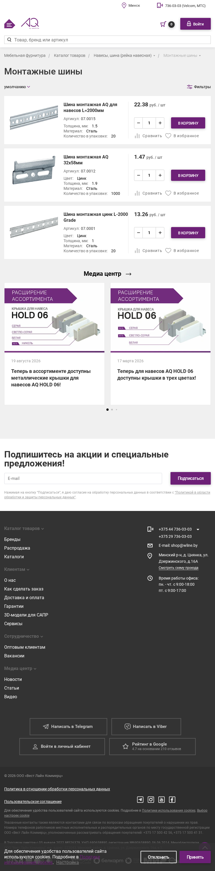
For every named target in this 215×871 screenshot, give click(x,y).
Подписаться (191, 478)
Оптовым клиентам (24, 647)
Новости (13, 679)
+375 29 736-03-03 (175, 536)
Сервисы (13, 623)
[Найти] (9, 40)
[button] (107, 409)
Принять (195, 857)
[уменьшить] (138, 123)
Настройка (67, 862)
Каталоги (14, 556)
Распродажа (17, 548)
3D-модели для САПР (26, 615)
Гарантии (14, 606)
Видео (10, 696)
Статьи (11, 688)
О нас (10, 580)
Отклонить (158, 857)
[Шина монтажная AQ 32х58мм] (107, 175)
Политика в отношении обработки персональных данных (57, 789)
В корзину (188, 123)
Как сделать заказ (23, 589)
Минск (134, 5)
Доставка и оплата (24, 597)
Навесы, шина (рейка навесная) (123, 55)
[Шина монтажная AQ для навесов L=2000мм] (107, 120)
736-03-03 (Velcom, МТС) (185, 6)
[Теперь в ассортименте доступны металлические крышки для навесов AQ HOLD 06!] (54, 344)
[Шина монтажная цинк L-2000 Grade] (107, 232)
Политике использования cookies (168, 810)
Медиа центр (102, 273)
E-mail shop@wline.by (178, 545)
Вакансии (14, 655)
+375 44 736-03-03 (175, 529)
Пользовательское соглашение (33, 801)
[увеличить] (160, 123)
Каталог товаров (69, 55)
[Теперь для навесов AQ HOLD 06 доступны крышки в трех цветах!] (161, 344)
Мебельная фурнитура (25, 55)
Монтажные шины (180, 55)
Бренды (12, 539)
